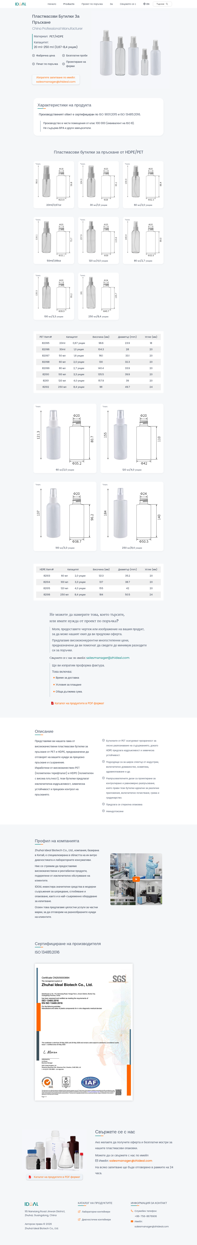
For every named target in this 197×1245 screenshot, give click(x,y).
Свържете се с (128, 4)
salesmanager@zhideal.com (152, 1226)
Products (68, 4)
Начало (52, 4)
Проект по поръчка (92, 4)
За (111, 4)
